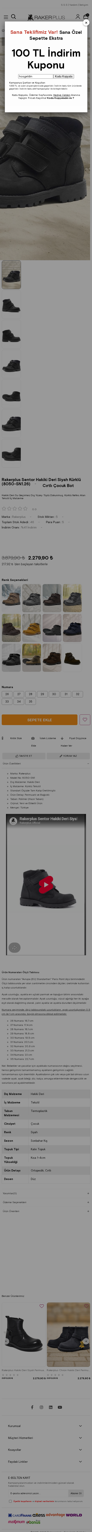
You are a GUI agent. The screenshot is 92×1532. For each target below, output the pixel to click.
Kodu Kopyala (63, 76)
